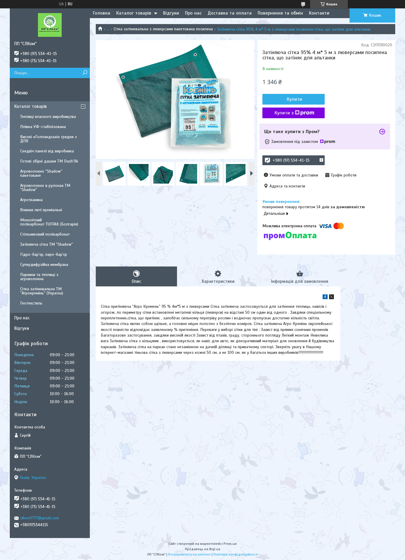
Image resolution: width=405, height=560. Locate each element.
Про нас (193, 13)
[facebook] (325, 297)
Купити (294, 99)
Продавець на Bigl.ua (202, 549)
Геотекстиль (31, 303)
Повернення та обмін (280, 13)
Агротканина (31, 199)
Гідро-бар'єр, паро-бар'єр (43, 254)
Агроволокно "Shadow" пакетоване (41, 173)
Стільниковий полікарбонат (45, 234)
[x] (331, 297)
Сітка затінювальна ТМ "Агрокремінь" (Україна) (41, 291)
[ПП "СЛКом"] (49, 25)
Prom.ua (230, 544)
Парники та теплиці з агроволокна (39, 276)
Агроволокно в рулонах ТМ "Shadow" (45, 187)
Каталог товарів (133, 13)
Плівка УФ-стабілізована (43, 126)
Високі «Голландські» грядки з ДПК (48, 138)
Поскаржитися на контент (189, 554)
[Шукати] (84, 73)
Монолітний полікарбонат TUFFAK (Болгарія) (49, 222)
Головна (101, 13)
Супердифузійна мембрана (44, 264)
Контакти (319, 13)
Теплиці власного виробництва (48, 116)
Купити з (284, 113)
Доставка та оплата (230, 13)
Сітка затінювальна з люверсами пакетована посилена (163, 28)
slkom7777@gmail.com (39, 517)
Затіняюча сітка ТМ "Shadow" (46, 244)
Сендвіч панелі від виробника (47, 151)
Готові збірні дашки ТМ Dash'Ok (49, 161)
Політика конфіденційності (235, 554)
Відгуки (171, 13)
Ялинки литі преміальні (41, 209)
